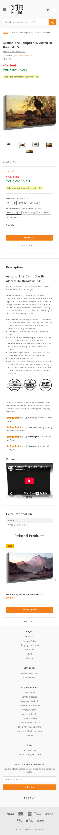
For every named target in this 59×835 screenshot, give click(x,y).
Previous (4, 580)
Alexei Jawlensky (29, 713)
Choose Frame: (24, 208)
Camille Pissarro (29, 696)
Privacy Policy (29, 640)
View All (29, 735)
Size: (17, 198)
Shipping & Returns (29, 645)
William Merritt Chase (29, 722)
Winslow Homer (29, 709)
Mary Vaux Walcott (29, 701)
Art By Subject (29, 677)
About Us (29, 636)
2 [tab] (27, 621)
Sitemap (29, 658)
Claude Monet (29, 692)
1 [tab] (24, 621)
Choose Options (30, 609)
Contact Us (29, 649)
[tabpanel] (29, 579)
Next (54, 580)
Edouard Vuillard (30, 718)
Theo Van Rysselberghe (29, 726)
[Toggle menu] (4, 9)
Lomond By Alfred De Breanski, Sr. (24, 594)
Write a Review (25, 55)
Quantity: (10, 225)
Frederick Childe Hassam (29, 731)
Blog (29, 653)
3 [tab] (29, 621)
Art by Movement (29, 673)
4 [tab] (32, 621)
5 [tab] (34, 621)
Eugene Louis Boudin (29, 705)
